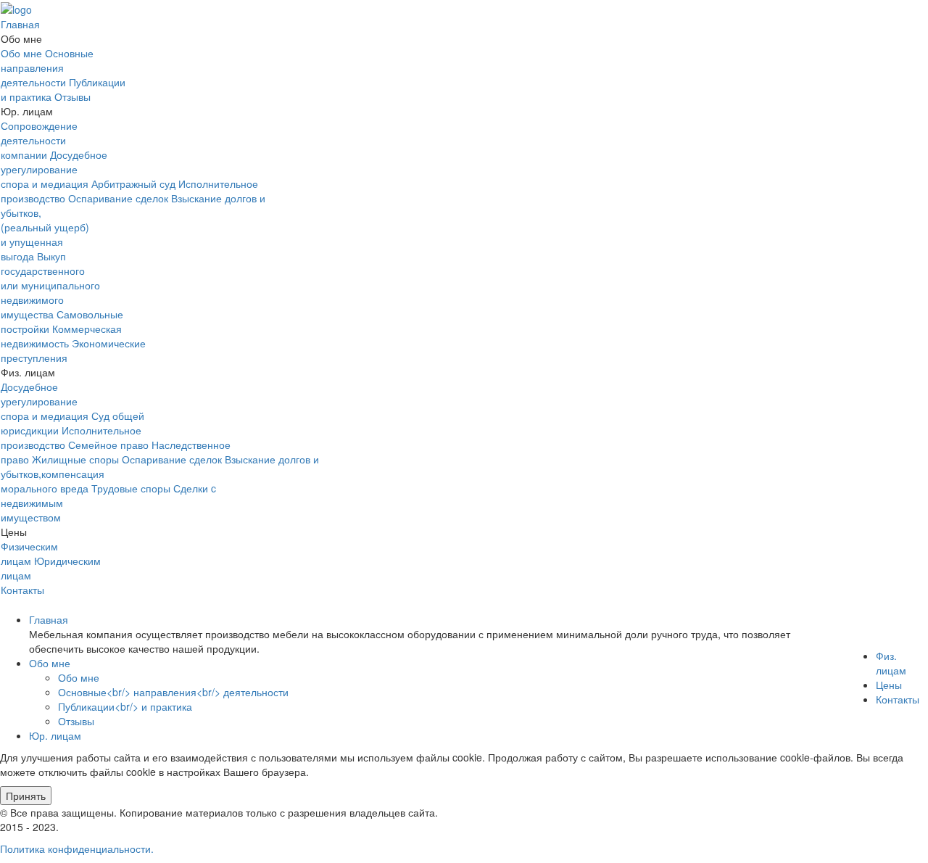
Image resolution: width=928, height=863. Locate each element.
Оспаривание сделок (118, 198)
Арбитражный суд (133, 183)
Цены (889, 684)
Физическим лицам (29, 553)
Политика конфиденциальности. (77, 848)
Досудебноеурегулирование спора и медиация (54, 169)
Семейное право (108, 444)
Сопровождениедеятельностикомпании (39, 140)
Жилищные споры (75, 459)
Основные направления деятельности (47, 67)
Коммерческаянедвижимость (61, 335)
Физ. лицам (891, 662)
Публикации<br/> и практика (125, 706)
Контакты (22, 589)
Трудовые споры (130, 488)
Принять (26, 795)
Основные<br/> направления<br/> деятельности (173, 692)
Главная (20, 24)
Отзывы (72, 96)
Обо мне (21, 53)
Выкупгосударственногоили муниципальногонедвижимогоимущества (50, 285)
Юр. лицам (55, 735)
